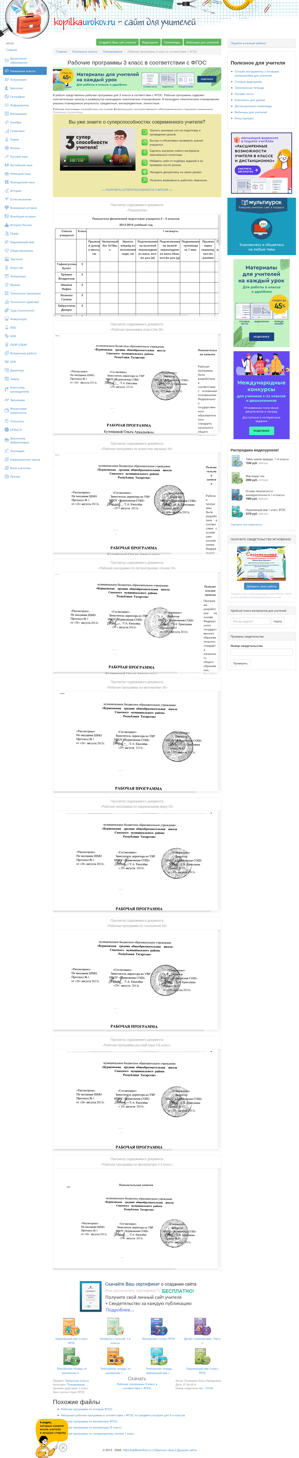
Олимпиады (172, 42)
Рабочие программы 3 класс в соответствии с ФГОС (137, 1383)
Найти (278, 621)
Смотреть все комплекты (246, 524)
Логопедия (17, 451)
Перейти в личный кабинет (248, 43)
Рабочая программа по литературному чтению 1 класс (97, 1433)
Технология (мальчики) (25, 293)
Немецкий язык (20, 173)
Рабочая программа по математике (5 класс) (91, 1427)
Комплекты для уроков (250, 100)
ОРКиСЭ (16, 430)
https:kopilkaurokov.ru (137, 1450)
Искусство (16, 267)
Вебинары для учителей (202, 42)
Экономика (17, 400)
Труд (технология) (22, 310)
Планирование (112, 51)
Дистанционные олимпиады (253, 106)
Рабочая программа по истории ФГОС (86, 1409)
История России (21, 225)
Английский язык (21, 165)
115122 (208, 1388)
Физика (15, 148)
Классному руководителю (19, 389)
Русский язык (19, 156)
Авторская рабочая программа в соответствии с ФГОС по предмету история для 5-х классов (123, 1415)
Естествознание (20, 199)
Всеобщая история (23, 216)
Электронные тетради (249, 88)
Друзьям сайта (186, 1450)
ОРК (13, 362)
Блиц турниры (244, 118)
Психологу (17, 421)
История (15, 191)
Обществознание (21, 250)
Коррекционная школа (25, 459)
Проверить (240, 663)
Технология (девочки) (24, 302)
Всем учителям (20, 468)
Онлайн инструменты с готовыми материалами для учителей (257, 73)
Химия (14, 139)
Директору (17, 370)
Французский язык (22, 182)
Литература (18, 276)
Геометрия (17, 131)
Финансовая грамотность (18, 410)
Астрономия (18, 79)
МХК (13, 336)
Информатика (19, 105)
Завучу (14, 379)
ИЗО (13, 327)
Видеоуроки (150, 42)
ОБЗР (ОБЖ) (18, 344)
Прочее (15, 476)
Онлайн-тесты (244, 94)
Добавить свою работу (262, 586)
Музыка (15, 285)
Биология (16, 88)
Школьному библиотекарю (19, 440)
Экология (16, 259)
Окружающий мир (22, 242)
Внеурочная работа (23, 353)
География (17, 96)
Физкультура (18, 319)
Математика (18, 114)
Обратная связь (164, 1450)
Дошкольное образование (18, 60)
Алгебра (15, 122)
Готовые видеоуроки (248, 81)
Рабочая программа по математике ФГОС (89, 1421)
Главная (11, 50)
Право (14, 233)
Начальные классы (22, 71)
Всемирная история (23, 208)
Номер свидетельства (247, 646)
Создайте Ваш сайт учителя (117, 42)
